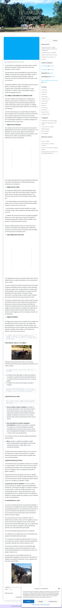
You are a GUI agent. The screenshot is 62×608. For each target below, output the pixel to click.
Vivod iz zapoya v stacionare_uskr (50, 80)
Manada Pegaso (46, 129)
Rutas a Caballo (45, 141)
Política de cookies (36, 604)
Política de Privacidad (45, 604)
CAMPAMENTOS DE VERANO (49, 52)
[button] (59, 588)
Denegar (40, 601)
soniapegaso (9, 62)
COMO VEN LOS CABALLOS (48, 57)
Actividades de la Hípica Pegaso (49, 120)
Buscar (44, 38)
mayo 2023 (44, 103)
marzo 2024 (44, 96)
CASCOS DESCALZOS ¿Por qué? (49, 55)
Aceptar (29, 601)
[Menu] (57, 3)
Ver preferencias (53, 601)
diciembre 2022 (45, 112)
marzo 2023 (44, 107)
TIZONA (44, 59)
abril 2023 (44, 105)
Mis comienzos (45, 131)
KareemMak (45, 66)
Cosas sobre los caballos (17, 587)
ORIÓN (51, 73)
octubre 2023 (45, 101)
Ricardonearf (45, 69)
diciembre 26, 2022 (19, 62)
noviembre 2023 (46, 98)
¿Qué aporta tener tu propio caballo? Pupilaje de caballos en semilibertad (49, 48)
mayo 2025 (44, 90)
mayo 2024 (44, 92)
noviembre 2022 (46, 114)
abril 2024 (44, 94)
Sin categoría (45, 133)
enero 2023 (44, 110)
